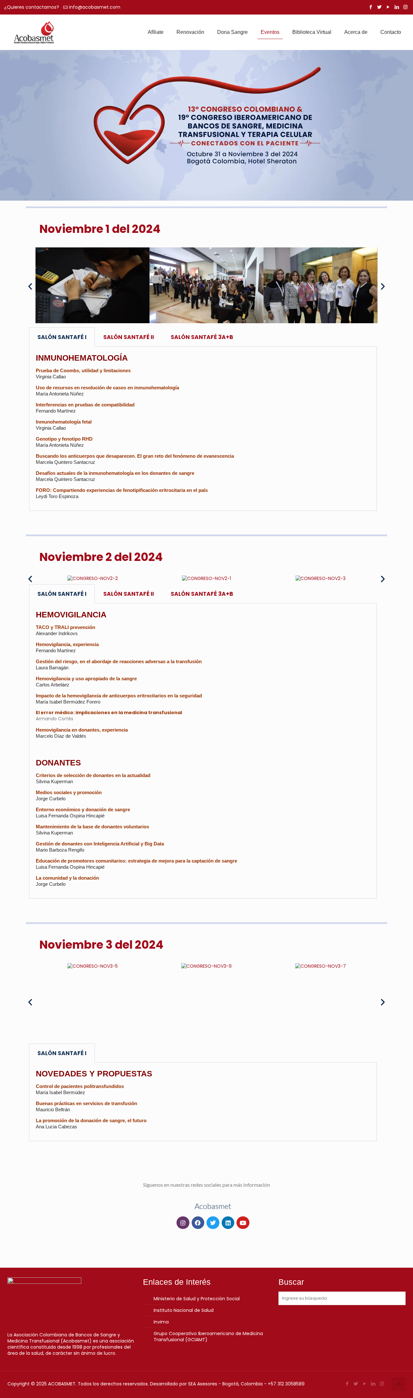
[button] (30, 286)
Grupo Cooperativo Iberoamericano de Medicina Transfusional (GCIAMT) (208, 1336)
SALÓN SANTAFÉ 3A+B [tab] (202, 337)
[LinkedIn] (396, 7)
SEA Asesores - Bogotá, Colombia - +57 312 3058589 (246, 1384)
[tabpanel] (203, 429)
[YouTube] (388, 7)
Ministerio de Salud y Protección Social (197, 1298)
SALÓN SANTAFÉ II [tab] (128, 337)
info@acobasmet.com (94, 7)
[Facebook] (370, 7)
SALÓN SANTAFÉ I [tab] (61, 337)
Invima (161, 1322)
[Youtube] (243, 1222)
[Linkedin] (228, 1222)
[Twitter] (379, 7)
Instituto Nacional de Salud (184, 1310)
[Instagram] (405, 7)
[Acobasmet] (34, 32)
